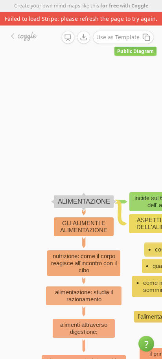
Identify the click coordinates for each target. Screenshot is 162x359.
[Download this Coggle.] (83, 37)
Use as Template (118, 37)
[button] (146, 344)
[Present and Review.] (68, 37)
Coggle (139, 5)
